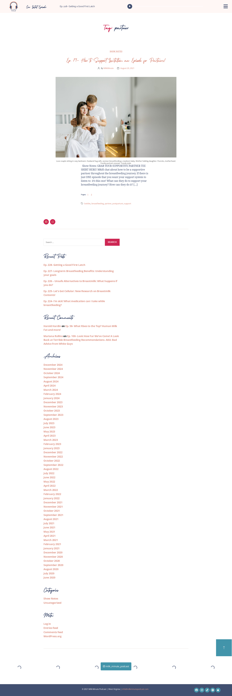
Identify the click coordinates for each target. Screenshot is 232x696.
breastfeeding (97, 203)
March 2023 (51, 440)
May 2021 (49, 531)
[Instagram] (52, 221)
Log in (47, 623)
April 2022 (50, 485)
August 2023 (51, 419)
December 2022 (53, 452)
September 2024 (53, 377)
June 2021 (49, 527)
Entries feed (51, 628)
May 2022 (49, 481)
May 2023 (49, 431)
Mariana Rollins (53, 336)
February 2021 (52, 544)
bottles (87, 203)
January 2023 (52, 448)
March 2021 (51, 540)
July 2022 (49, 473)
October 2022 (52, 460)
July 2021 (49, 523)
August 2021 (51, 519)
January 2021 (52, 548)
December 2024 (53, 364)
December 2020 (53, 552)
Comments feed (53, 632)
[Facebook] (46, 221)
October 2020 (52, 560)
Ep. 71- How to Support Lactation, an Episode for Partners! (116, 59)
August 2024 (51, 381)
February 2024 (52, 394)
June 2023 (49, 427)
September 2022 (53, 465)
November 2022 (53, 456)
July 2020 (49, 573)
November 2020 (53, 556)
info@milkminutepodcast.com (135, 689)
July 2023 (49, 423)
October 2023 (52, 410)
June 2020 (49, 577)
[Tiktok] (207, 690)
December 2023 (53, 402)
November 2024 (53, 369)
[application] (166, 6)
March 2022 (51, 490)
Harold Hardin (52, 326)
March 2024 (51, 389)
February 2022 (52, 494)
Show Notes (116, 51)
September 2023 (53, 415)
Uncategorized (52, 602)
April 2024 (50, 385)
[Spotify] (212, 690)
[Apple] (218, 690)
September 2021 (53, 515)
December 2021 (53, 502)
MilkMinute (108, 68)
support (127, 203)
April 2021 (50, 535)
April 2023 (50, 435)
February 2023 (52, 444)
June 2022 (49, 477)
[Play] (130, 6)
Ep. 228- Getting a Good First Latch (77, 6)
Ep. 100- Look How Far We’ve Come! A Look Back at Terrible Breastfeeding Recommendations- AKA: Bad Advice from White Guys (81, 339)
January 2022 (52, 498)
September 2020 (53, 565)
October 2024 (52, 373)
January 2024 (52, 398)
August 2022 (51, 469)
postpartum (117, 203)
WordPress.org (53, 636)
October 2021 (52, 510)
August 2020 (51, 569)
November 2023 (53, 406)
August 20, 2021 (127, 68)
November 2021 (53, 506)
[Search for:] (73, 243)
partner (108, 203)
